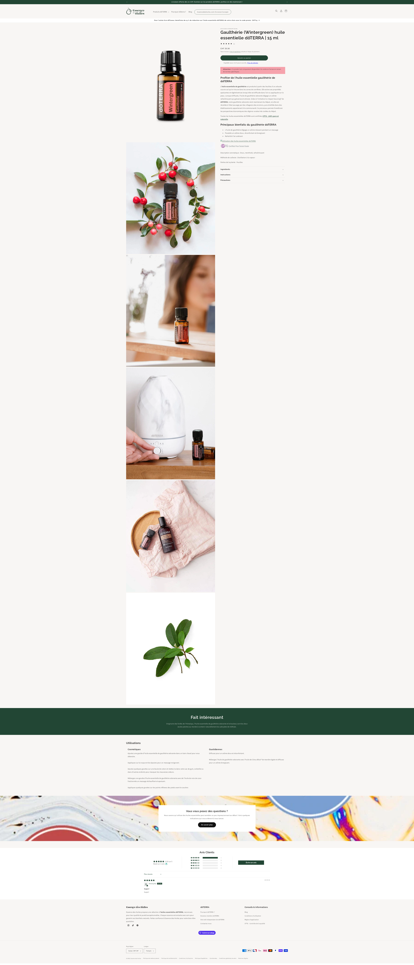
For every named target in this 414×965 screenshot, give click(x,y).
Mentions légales (243, 958)
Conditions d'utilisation (253, 916)
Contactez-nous (205, 923)
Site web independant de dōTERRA (212, 920)
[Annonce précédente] (127, 2)
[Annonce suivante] (287, 2)
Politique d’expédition (201, 958)
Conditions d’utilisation (186, 958)
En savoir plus (207, 825)
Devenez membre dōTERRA (209, 916)
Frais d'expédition (235, 51)
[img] (149, 880)
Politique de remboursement (151, 958)
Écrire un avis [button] (251, 863)
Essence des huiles (136, 958)
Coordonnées (213, 958)
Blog (246, 912)
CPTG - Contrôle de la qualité (255, 923)
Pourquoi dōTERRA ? (207, 912)
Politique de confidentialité (169, 958)
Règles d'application (252, 920)
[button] (161, 11)
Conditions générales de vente (227, 958)
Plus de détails (252, 63)
